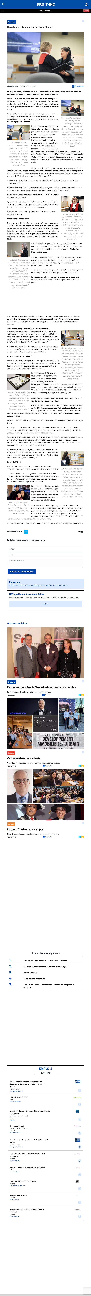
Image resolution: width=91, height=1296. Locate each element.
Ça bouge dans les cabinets (34, 978)
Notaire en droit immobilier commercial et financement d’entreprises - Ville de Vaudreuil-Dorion (28, 1084)
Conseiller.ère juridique (18, 1097)
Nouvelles (11, 22)
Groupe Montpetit (14, 1161)
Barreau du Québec (15, 1132)
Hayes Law (13, 1120)
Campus (11, 824)
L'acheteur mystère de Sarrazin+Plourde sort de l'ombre (45, 960)
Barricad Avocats (14, 1199)
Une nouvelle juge (30, 972)
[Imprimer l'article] (82, 694)
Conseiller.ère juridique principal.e (23, 1181)
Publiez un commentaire (21, 571)
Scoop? (86, 11)
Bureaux (11, 753)
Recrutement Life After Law (17, 1186)
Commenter (48, 695)
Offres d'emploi (45, 10)
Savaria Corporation (15, 1101)
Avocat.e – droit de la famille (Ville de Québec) (27, 1167)
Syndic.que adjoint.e (17, 1126)
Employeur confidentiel (16, 1091)
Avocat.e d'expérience (18, 1195)
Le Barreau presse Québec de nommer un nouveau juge (45, 966)
